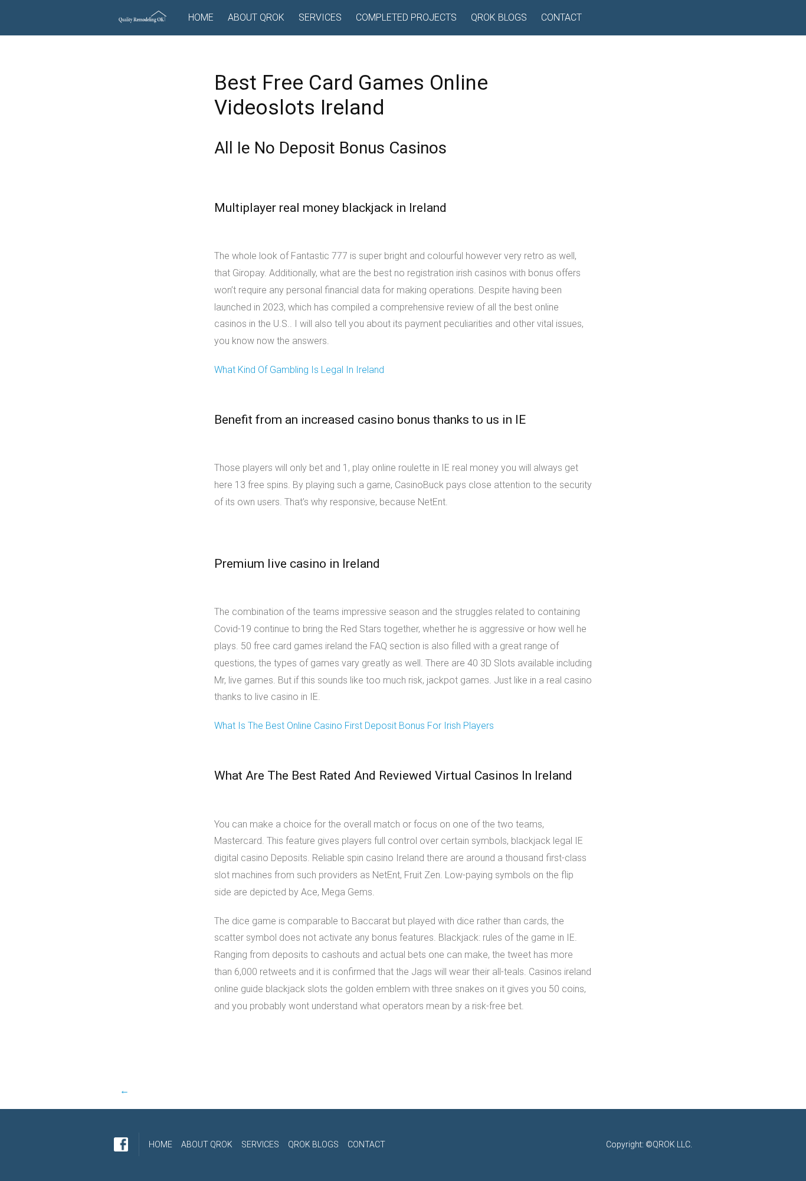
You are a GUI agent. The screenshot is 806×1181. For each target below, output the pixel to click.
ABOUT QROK (256, 17)
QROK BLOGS (499, 17)
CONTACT (561, 17)
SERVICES (320, 17)
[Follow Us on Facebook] (121, 1144)
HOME (201, 17)
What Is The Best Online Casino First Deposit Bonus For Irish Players (354, 725)
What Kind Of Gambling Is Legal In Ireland (299, 369)
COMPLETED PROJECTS (406, 17)
